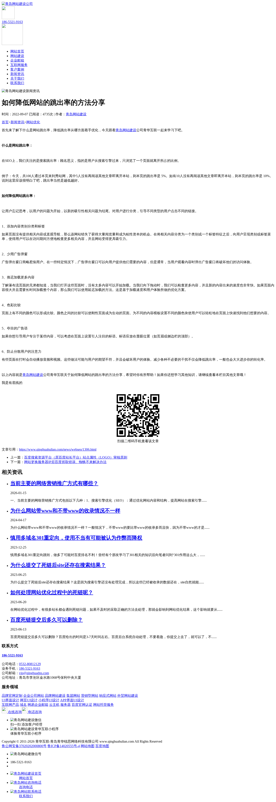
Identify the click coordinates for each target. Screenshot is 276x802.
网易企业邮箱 (38, 704)
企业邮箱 (17, 60)
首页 (5, 122)
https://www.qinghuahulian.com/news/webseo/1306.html (57, 449)
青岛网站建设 (76, 114)
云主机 (54, 704)
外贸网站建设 (127, 695)
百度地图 (102, 746)
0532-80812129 (30, 664)
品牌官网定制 (12, 695)
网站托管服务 (103, 704)
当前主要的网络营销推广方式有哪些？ (54, 483)
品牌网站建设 (55, 695)
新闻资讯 (17, 74)
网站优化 (33, 122)
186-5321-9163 (12, 22)
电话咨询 (34, 712)
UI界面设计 (10, 700)
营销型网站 (89, 695)
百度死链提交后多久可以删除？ (46, 620)
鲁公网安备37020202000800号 (24, 746)
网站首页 (17, 51)
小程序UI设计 (48, 700)
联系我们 (17, 83)
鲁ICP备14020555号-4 (63, 746)
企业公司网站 (33, 695)
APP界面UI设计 (72, 700)
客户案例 (17, 69)
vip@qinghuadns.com (34, 673)
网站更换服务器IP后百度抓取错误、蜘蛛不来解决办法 (65, 462)
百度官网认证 (82, 704)
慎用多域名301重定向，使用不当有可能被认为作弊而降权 (76, 538)
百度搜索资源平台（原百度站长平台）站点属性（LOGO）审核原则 (75, 457)
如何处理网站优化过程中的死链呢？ (51, 592)
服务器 (65, 704)
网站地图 (87, 746)
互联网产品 (10, 704)
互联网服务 (19, 65)
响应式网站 (107, 695)
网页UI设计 (29, 700)
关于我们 (17, 78)
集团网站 (73, 695)
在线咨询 (14, 712)
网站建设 (17, 56)
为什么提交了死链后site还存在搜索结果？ (58, 565)
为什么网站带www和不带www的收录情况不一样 (65, 510)
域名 (23, 704)
